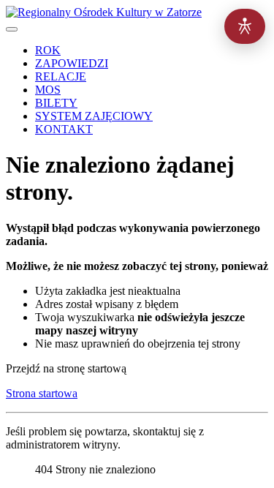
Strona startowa (41, 393)
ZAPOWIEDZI (71, 63)
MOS (48, 89)
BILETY (56, 103)
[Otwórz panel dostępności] (244, 26)
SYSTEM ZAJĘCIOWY (94, 116)
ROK (48, 50)
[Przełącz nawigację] (12, 29)
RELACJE (60, 76)
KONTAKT (64, 129)
